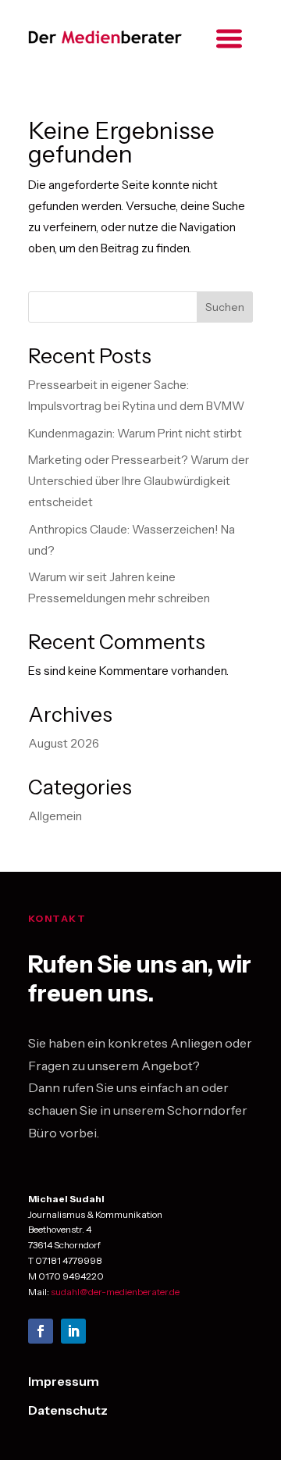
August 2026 (63, 743)
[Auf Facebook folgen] (40, 1331)
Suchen (224, 307)
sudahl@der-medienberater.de (115, 1292)
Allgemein (55, 816)
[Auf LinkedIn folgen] (73, 1331)
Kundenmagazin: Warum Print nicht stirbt (135, 433)
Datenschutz (68, 1410)
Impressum (63, 1381)
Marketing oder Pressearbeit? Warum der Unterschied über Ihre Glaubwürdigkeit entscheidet (138, 480)
